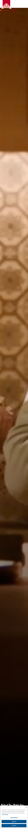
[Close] (26, 807)
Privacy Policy (5, 814)
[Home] (6, 6)
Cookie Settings (14, 817)
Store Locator (5, 10)
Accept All (14, 825)
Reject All (14, 821)
